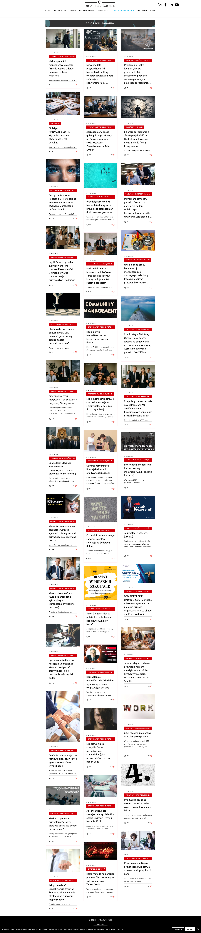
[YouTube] (177, 4)
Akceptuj (190, 929)
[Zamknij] (198, 929)
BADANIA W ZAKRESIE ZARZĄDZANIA (63, 257)
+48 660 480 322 (100, 925)
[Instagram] (159, 4)
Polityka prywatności (116, 929)
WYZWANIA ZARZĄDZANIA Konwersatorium (101, 60)
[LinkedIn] (171, 4)
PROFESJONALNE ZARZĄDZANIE (62, 56)
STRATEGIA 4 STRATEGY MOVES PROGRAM (101, 197)
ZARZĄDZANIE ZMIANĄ (134, 127)
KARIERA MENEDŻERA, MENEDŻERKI (139, 528)
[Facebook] (165, 4)
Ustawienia (178, 929)
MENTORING (55, 123)
